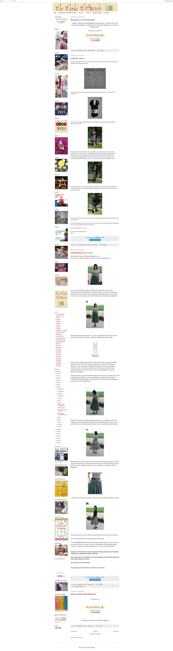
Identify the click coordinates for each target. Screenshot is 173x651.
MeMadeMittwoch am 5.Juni (81, 253)
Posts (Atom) (79, 637)
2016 (57, 433)
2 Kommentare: (90, 626)
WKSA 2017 (58, 352)
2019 (57, 387)
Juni (59, 402)
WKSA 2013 (58, 345)
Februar (59, 424)
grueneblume (86, 258)
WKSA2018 (58, 362)
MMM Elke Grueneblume (79, 586)
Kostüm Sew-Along (60, 332)
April (59, 419)
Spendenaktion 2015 (60, 341)
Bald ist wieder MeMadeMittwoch (83, 594)
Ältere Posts (116, 631)
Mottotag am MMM (96, 12)
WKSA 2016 (58, 351)
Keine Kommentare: (91, 50)
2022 (57, 380)
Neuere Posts (74, 631)
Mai (59, 417)
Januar (59, 426)
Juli (58, 400)
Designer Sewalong (60, 314)
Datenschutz (106, 12)
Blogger (93, 647)
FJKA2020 (58, 325)
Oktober (60, 393)
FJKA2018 (58, 323)
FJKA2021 (58, 327)
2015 (57, 436)
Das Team (81, 12)
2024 (57, 375)
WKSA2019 (58, 364)
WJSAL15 (58, 343)
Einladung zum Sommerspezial (83, 20)
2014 (57, 438)
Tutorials (88, 12)
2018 (57, 429)
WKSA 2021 (58, 356)
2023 (57, 378)
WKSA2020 (58, 365)
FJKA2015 (58, 319)
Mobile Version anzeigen (95, 633)
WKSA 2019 (58, 354)
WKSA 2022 (58, 358)
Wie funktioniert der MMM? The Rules (67, 12)
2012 (57, 442)
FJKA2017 (58, 321)
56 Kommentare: (90, 584)
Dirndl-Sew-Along (60, 316)
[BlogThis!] (99, 50)
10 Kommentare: (94, 244)
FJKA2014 (58, 317)
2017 (57, 431)
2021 (57, 382)
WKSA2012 (58, 360)
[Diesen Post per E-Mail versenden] (97, 50)
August (59, 398)
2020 (57, 384)
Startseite (95, 631)
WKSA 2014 (58, 347)
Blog (55, 12)
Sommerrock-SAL (60, 336)
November (60, 391)
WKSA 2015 (58, 349)
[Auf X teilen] (100, 50)
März (59, 422)
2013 (57, 440)
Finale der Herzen (77, 58)
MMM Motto (59, 334)
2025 (57, 373)
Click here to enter (95, 240)
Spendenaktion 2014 (60, 339)
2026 (57, 371)
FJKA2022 (58, 328)
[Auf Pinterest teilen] (103, 50)
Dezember (60, 389)
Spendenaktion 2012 (60, 338)
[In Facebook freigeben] (101, 50)
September (60, 395)
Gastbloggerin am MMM (61, 330)
